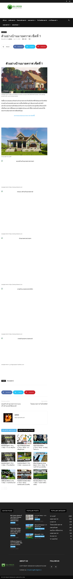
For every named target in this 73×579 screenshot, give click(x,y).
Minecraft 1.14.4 (39, 534)
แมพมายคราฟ (6, 25)
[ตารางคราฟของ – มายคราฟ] (29, 517)
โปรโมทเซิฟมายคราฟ (42, 20)
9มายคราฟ (4, 443)
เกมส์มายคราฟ (11, 20)
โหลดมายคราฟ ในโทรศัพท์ (38, 404)
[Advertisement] (24, 14)
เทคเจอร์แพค (15, 25)
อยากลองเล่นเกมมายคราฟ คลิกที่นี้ (24, 115)
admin (10, 39)
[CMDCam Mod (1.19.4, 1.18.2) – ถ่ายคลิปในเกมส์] (8, 474)
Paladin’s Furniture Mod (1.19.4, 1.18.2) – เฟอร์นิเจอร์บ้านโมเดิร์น (23, 482)
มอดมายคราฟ (31, 20)
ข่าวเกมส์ (13, 522)
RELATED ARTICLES (9, 430)
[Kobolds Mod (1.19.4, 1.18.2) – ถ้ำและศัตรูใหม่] (8, 457)
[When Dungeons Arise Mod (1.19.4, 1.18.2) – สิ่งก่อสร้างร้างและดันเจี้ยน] (40, 457)
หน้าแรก (5, 20)
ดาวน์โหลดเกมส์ (52, 20)
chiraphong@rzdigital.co (34, 570)
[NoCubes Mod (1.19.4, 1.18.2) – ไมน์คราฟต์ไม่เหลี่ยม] (40, 474)
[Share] (69, 1)
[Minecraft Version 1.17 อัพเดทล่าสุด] (29, 526)
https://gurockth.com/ (20, 417)
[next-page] (5, 488)
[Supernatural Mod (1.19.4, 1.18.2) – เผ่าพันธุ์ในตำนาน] (40, 439)
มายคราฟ (4, 32)
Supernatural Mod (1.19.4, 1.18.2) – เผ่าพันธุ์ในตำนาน (40, 447)
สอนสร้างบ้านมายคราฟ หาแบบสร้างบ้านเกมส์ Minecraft (11, 405)
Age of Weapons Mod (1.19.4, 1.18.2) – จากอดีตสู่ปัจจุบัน (23, 447)
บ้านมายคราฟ (10, 381)
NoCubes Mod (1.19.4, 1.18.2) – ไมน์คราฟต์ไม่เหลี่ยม (39, 482)
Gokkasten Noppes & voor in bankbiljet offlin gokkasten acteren (16, 543)
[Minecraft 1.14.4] (29, 536)
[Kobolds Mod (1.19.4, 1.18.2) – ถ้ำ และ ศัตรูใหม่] (8, 439)
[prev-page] (2, 488)
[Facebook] (66, 1)
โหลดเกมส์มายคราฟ (21, 20)
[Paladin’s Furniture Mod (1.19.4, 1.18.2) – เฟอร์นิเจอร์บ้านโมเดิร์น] (24, 474)
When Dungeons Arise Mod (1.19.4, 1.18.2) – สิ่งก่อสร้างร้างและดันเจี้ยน (40, 465)
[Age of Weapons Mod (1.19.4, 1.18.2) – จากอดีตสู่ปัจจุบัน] (24, 439)
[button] (69, 20)
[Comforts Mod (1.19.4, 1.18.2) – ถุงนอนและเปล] (24, 457)
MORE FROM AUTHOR (26, 430)
